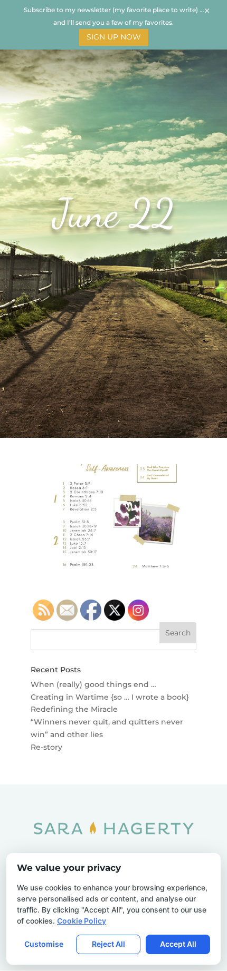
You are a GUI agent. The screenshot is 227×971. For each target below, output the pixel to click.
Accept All (178, 943)
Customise (43, 943)
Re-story (46, 747)
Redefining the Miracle (74, 709)
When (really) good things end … (93, 684)
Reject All (108, 943)
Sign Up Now (114, 37)
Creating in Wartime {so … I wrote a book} (110, 697)
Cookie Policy (81, 920)
